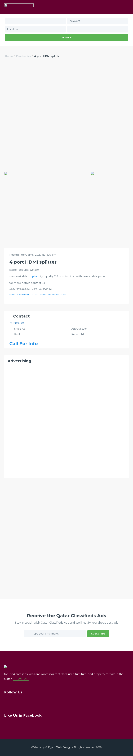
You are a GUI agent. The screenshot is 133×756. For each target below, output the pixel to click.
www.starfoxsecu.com (23, 294)
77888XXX (17, 323)
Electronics (23, 56)
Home (9, 56)
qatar (34, 276)
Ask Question (79, 328)
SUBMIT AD (21, 678)
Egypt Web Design (59, 747)
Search (66, 37)
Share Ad (19, 328)
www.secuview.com (53, 294)
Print (17, 334)
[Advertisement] (66, 90)
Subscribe (98, 633)
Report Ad (77, 334)
